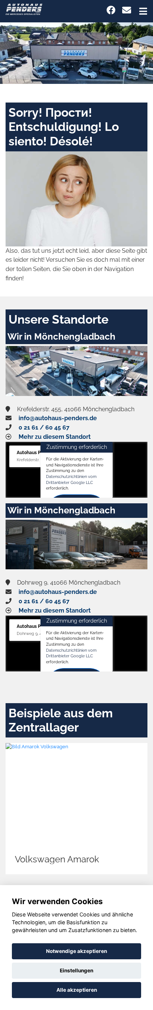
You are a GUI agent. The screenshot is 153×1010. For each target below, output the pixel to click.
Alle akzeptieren (76, 990)
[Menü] (143, 11)
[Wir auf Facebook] (111, 10)
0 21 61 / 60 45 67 (44, 427)
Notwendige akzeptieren (76, 951)
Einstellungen (76, 970)
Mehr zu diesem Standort (55, 436)
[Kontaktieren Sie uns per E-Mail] (126, 10)
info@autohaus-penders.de (58, 418)
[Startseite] (24, 9)
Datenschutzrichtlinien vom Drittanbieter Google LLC (71, 479)
